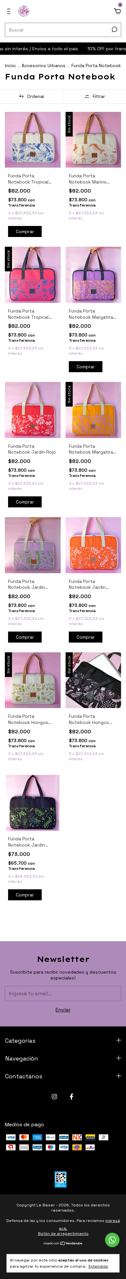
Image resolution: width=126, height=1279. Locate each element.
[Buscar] (114, 29)
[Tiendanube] (63, 1243)
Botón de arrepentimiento (63, 1233)
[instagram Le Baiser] (54, 1097)
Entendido (98, 1266)
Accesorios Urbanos (44, 65)
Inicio (10, 65)
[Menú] (10, 11)
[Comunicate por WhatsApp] (112, 1240)
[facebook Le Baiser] (71, 1097)
